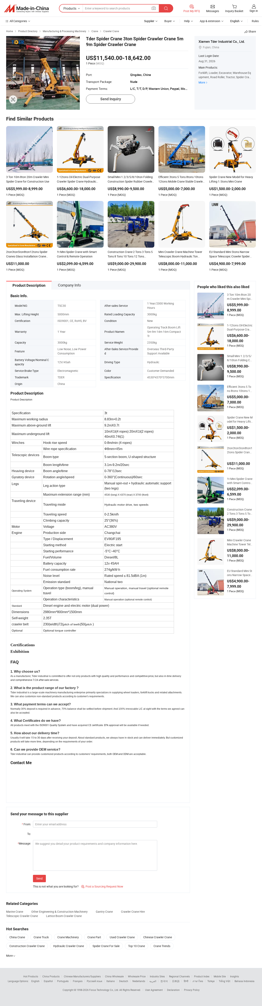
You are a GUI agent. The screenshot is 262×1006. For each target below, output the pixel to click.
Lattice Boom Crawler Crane (64, 916)
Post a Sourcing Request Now (102, 886)
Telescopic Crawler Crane (22, 916)
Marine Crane (14, 912)
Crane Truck (41, 937)
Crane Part (94, 937)
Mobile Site (220, 976)
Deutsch (123, 981)
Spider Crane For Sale (106, 946)
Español (48, 981)
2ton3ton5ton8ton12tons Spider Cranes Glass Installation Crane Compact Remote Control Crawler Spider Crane (240, 450)
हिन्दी (186, 981)
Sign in (254, 11)
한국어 (164, 981)
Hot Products (30, 976)
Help (187, 21)
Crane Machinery (68, 937)
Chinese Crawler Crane (157, 937)
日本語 (176, 981)
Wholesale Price (137, 976)
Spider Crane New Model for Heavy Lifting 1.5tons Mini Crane (240, 419)
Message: (24, 843)
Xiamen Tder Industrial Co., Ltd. (222, 41)
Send (39, 878)
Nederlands (138, 981)
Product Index (201, 976)
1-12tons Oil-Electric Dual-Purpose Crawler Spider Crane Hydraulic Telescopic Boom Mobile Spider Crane (239, 327)
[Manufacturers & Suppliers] (26, 8)
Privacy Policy (192, 989)
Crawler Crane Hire (133, 912)
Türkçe (211, 981)
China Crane (17, 937)
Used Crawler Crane (122, 937)
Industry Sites (157, 976)
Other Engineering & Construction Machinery (59, 912)
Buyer (168, 21)
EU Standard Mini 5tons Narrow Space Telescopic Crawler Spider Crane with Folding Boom (240, 573)
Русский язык (94, 981)
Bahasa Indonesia (244, 981)
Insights (234, 976)
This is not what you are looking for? (56, 886)
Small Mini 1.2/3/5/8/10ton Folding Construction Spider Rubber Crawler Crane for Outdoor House (239, 358)
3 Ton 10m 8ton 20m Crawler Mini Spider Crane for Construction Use (239, 297)
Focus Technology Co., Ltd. (104, 989)
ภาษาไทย (198, 981)
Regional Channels (179, 976)
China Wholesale (114, 976)
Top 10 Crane (136, 946)
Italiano (110, 981)
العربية (152, 981)
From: (26, 824)
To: (29, 834)
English (35, 981)
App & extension (210, 21)
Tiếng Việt (224, 981)
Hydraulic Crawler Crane (68, 946)
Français (77, 981)
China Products (51, 976)
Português (63, 981)
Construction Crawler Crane (27, 946)
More (202, 82)
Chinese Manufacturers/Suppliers (82, 976)
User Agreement (154, 989)
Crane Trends (162, 946)
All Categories (18, 21)
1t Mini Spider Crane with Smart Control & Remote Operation (240, 481)
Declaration (173, 989)
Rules (255, 21)
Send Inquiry (110, 99)
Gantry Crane (104, 912)
